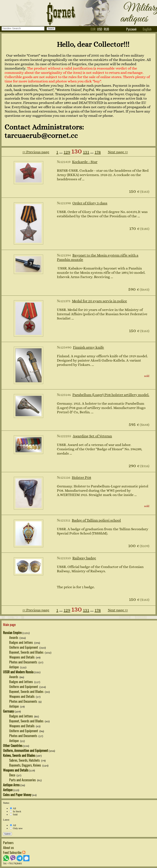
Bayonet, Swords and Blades (26, 652)
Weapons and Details (22, 657)
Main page (9, 624)
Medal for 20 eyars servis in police (99, 301)
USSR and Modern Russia (18, 671)
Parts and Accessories (22, 779)
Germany (8, 711)
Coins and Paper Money (17, 794)
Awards (14, 637)
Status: (6, 803)
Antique (14, 666)
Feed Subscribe (12, 852)
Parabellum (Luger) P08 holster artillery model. (110, 395)
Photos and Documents (23, 661)
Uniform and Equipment (24, 647)
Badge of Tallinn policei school (96, 520)
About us (8, 847)
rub (106, 29)
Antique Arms (11, 784)
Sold (14, 814)
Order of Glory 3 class (89, 203)
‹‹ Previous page (35, 152)
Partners (8, 842)
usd (99, 29)
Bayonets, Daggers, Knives (25, 765)
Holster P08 (81, 477)
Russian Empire (12, 632)
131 (86, 152)
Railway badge (84, 558)
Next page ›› (118, 152)
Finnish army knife (88, 347)
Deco (12, 774)
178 (98, 152)
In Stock (16, 811)
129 (67, 152)
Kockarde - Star (84, 162)
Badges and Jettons (21, 642)
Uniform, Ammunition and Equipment (25, 750)
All (14, 808)
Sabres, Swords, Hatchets (24, 760)
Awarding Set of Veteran (92, 436)
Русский (131, 29)
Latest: (6, 819)
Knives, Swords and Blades (19, 755)
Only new (17, 828)
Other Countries (12, 745)
